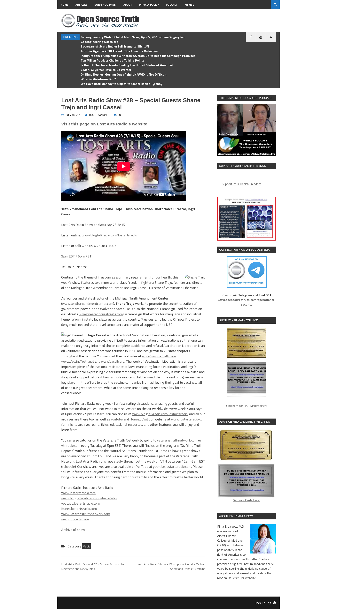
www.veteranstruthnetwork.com (85, 513)
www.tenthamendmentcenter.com (87, 303)
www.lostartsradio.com (188, 419)
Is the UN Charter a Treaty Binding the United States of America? (127, 65)
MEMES (189, 5)
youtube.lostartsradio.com (172, 466)
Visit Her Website (244, 578)
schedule (68, 466)
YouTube (117, 419)
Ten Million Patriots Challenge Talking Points (112, 60)
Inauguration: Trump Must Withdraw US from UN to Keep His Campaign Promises (138, 55)
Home (64, 5)
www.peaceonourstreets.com (101, 314)
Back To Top (263, 602)
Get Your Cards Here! (246, 500)
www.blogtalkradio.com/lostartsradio (109, 235)
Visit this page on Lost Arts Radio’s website (104, 124)
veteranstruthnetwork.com (177, 440)
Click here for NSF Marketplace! (246, 405)
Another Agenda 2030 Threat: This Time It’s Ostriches (119, 51)
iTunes (134, 419)
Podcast (172, 5)
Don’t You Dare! (105, 5)
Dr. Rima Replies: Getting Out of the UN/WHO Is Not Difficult (124, 74)
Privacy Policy (149, 5)
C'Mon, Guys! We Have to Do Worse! (106, 69)
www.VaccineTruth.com (159, 356)
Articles (81, 5)
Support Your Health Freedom (241, 184)
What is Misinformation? (98, 79)
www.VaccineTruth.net (77, 361)
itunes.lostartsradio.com (79, 508)
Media (86, 546)
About (127, 5)
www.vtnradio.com (75, 519)
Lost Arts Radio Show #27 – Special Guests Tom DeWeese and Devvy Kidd (93, 566)
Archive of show (73, 529)
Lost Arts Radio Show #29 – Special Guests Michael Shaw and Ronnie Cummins (171, 566)
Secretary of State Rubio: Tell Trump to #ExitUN (115, 46)
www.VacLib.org (112, 361)
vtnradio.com (70, 445)
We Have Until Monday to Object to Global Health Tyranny (121, 83)
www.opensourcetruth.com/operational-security (246, 302)
